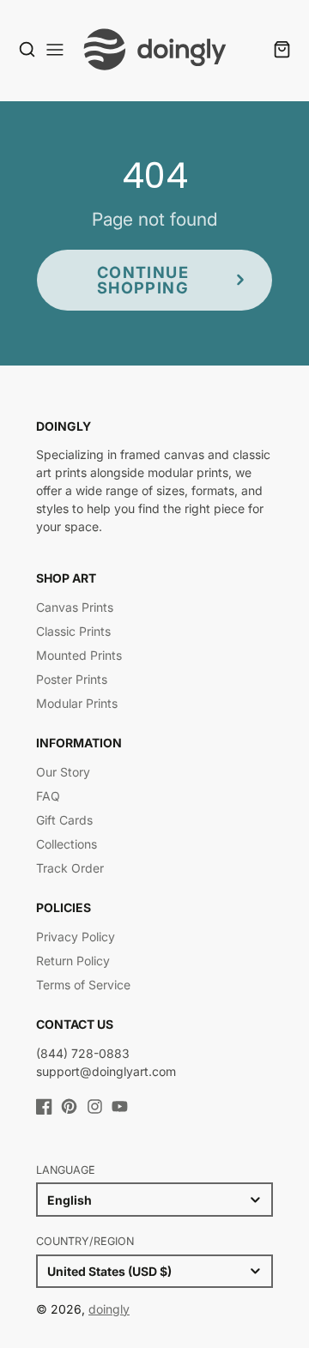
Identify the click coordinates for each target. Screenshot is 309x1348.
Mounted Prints (79, 655)
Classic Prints (73, 631)
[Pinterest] (69, 1106)
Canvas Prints (74, 607)
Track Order (70, 868)
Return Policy (73, 960)
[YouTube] (120, 1106)
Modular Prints (77, 703)
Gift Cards (64, 820)
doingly (109, 1309)
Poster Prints (71, 679)
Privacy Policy (75, 936)
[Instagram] (95, 1106)
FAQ (48, 796)
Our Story (63, 772)
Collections (66, 844)
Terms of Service (83, 984)
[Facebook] (44, 1106)
